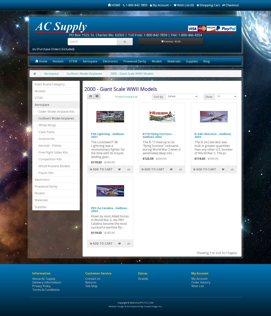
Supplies (192, 61)
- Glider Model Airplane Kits (54, 112)
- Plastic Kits (44, 173)
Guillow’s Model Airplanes (84, 74)
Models (157, 61)
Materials (173, 61)
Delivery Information (46, 282)
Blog (206, 61)
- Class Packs (45, 132)
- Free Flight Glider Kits (51, 152)
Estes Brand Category (50, 84)
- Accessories (45, 139)
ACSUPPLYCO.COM (144, 302)
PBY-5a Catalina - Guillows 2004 (109, 209)
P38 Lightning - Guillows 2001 (107, 135)
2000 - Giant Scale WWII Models (132, 74)
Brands (143, 279)
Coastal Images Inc (153, 306)
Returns (90, 282)
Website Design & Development (124, 306)
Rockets (58, 61)
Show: (209, 96)
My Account (199, 279)
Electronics (110, 61)
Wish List (197, 286)
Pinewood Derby (134, 61)
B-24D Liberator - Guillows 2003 (212, 135)
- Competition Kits (48, 159)
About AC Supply (43, 279)
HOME (115, 5)
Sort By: (158, 96)
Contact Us (92, 279)
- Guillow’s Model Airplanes (54, 118)
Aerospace (90, 61)
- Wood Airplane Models (52, 166)
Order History (200, 282)
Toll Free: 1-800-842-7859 (147, 35)
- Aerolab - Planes (48, 146)
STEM (73, 61)
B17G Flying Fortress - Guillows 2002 (158, 135)
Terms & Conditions (46, 290)
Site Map (91, 286)
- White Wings (45, 125)
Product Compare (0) (126, 96)
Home (42, 61)
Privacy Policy (41, 286)
